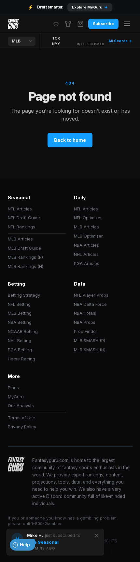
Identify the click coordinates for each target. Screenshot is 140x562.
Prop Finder (85, 331)
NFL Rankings (21, 226)
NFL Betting (19, 304)
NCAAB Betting (23, 331)
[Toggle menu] (127, 24)
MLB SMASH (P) (89, 340)
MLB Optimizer (88, 236)
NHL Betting (19, 340)
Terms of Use (21, 417)
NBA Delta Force (90, 304)
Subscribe (103, 23)
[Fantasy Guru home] (13, 24)
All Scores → (120, 41)
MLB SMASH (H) (89, 349)
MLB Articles (20, 238)
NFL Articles (20, 208)
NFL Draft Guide (24, 217)
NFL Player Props (91, 295)
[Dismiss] (97, 535)
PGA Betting (20, 349)
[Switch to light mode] (56, 24)
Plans (13, 387)
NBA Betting (20, 322)
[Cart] (80, 23)
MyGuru (16, 396)
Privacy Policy (22, 426)
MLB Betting (20, 313)
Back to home (70, 140)
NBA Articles (86, 245)
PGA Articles (86, 263)
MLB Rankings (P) (25, 257)
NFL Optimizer (88, 217)
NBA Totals (85, 313)
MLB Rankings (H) (25, 266)
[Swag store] (68, 23)
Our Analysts (21, 405)
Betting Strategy (24, 295)
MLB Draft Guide (24, 248)
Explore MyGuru (90, 7)
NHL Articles (86, 254)
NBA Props (84, 322)
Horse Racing (21, 358)
